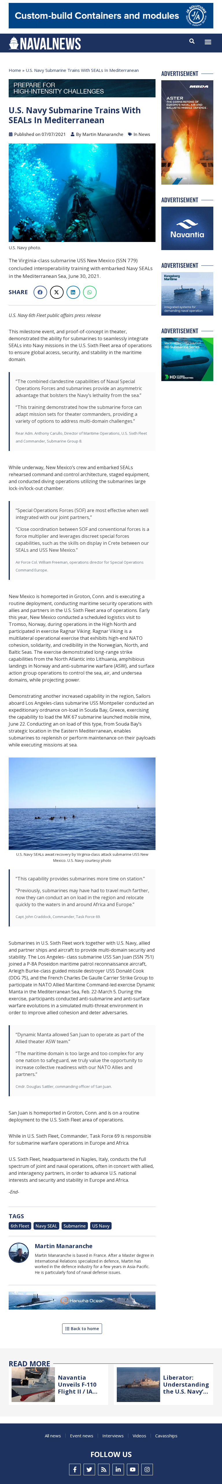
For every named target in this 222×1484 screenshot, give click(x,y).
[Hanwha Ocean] (82, 1302)
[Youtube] (132, 1469)
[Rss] (104, 1469)
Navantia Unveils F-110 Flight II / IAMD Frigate (80, 1388)
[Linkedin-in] (118, 1469)
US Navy (101, 1226)
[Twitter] (89, 1469)
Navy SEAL (46, 1226)
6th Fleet (20, 1226)
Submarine (75, 1226)
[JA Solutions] (111, 27)
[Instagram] (147, 1469)
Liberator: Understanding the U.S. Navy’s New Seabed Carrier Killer (186, 1391)
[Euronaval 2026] (82, 89)
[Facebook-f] (75, 1469)
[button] (208, 42)
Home (15, 70)
